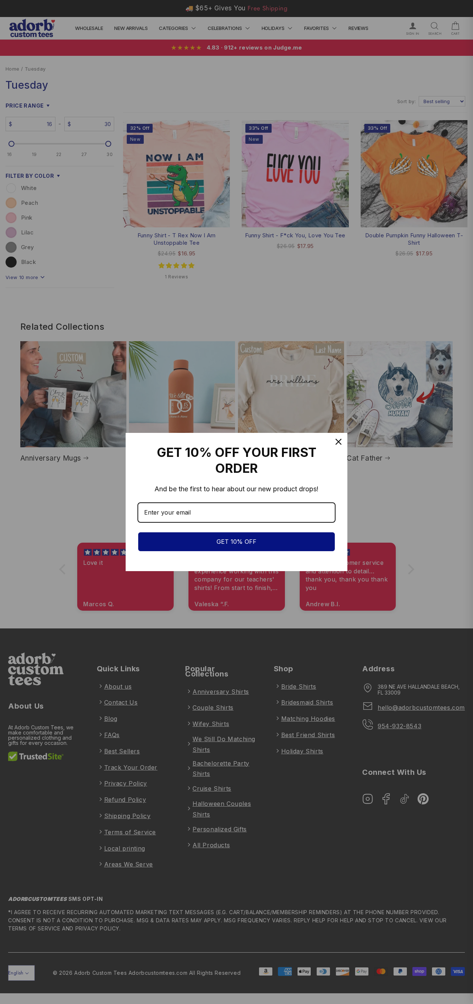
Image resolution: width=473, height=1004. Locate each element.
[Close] (338, 442)
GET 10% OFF (236, 541)
